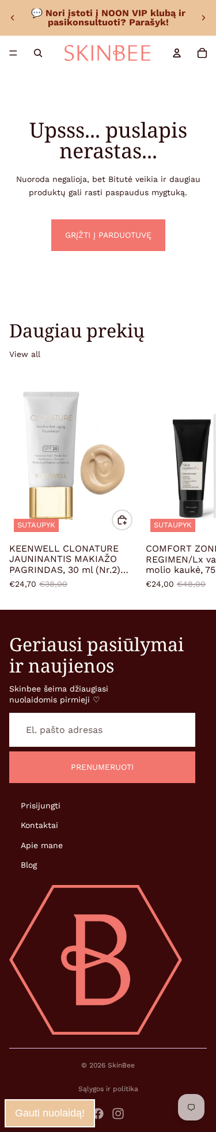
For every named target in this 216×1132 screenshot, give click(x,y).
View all (24, 354)
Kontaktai (39, 825)
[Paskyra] (177, 53)
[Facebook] (98, 1113)
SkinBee (121, 1065)
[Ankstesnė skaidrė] (12, 18)
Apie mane (42, 845)
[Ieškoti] (38, 53)
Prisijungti (40, 805)
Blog (29, 864)
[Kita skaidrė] (203, 18)
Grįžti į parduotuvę (108, 235)
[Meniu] (13, 53)
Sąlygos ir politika (108, 1089)
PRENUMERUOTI (102, 767)
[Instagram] (118, 1113)
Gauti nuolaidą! (50, 1113)
